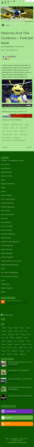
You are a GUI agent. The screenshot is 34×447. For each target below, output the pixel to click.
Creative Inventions (6, 195)
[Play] (3, 105)
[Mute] (26, 105)
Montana (21, 341)
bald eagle (14, 124)
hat (3, 337)
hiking (12, 337)
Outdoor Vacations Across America (11, 261)
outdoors (22, 131)
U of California (7, 138)
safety (21, 347)
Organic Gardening (6, 249)
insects (26, 337)
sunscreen (22, 351)
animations (6, 124)
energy (10, 331)
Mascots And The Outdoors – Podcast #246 (17, 38)
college (26, 124)
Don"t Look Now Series (8, 199)
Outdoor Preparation (7, 257)
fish (26, 331)
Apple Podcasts (12, 111)
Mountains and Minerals (8, 234)
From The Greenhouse (7, 214)
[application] (17, 105)
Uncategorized (5, 284)
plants (29, 344)
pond (3, 347)
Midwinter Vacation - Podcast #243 (20, 379)
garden (23, 334)
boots (16, 328)
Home (2, 50)
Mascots (9, 131)
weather (9, 354)
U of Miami (17, 138)
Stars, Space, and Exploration (9, 272)
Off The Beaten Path (7, 46)
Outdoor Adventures (7, 253)
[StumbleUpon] (9, 59)
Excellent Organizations (8, 207)
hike (7, 337)
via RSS (7, 423)
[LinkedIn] (15, 56)
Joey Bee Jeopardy (6, 230)
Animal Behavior (6, 168)
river (15, 347)
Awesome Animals (6, 172)
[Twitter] (6, 56)
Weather (3, 292)
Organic (9, 344)
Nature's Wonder (6, 238)
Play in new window (13, 108)
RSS (26, 111)
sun (8, 351)
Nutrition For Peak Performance (10, 241)
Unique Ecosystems (6, 288)
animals (4, 328)
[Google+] (8, 56)
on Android (8, 417)
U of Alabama (23, 134)
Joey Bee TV (14, 438)
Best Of (3, 180)
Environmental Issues (7, 203)
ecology (4, 331)
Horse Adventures (6, 222)
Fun (17, 128)
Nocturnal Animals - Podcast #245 (20, 396)
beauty (10, 328)
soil (30, 347)
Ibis (4, 131)
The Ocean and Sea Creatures (9, 276)
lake (15, 341)
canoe (28, 328)
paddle (24, 344)
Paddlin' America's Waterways (9, 265)
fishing (4, 334)
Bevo (20, 124)
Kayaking (9, 341)
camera (22, 328)
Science (3, 269)
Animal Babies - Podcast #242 (18, 370)
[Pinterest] (10, 56)
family (12, 128)
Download (23, 108)
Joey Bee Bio (24, 438)
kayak (3, 341)
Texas (15, 134)
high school (23, 128)
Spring (4, 351)
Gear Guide (4, 218)
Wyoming (22, 354)
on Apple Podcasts (10, 411)
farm (21, 331)
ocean (4, 344)
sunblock (14, 351)
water (3, 354)
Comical (3, 191)
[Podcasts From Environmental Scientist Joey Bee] (17, 21)
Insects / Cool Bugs (6, 226)
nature (16, 131)
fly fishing (11, 334)
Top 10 (3, 280)
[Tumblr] (13, 56)
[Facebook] (3, 56)
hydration (19, 337)
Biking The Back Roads (7, 184)
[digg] (6, 59)
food (17, 334)
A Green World (5, 164)
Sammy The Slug (7, 134)
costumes (6, 128)
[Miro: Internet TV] (7, 315)
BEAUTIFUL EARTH (6, 176)
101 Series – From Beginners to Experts (12, 160)
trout (28, 351)
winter (16, 354)
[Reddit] (3, 59)
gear (28, 334)
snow (26, 347)
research (9, 347)
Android (21, 111)
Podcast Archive (17, 440)
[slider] (29, 105)
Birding (3, 187)
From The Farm (5, 211)
